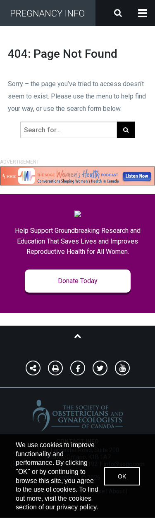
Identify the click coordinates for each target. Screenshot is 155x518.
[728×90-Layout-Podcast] (77, 175)
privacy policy (76, 507)
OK (122, 476)
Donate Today (78, 281)
